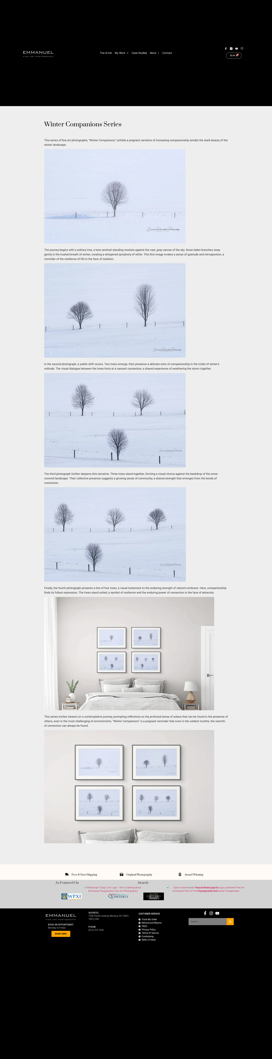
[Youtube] (236, 48)
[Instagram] (211, 913)
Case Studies (139, 52)
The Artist (106, 52)
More (153, 52)
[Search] (230, 921)
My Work (120, 52)
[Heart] (242, 48)
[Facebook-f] (226, 48)
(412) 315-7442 (96, 930)
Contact (167, 52)
